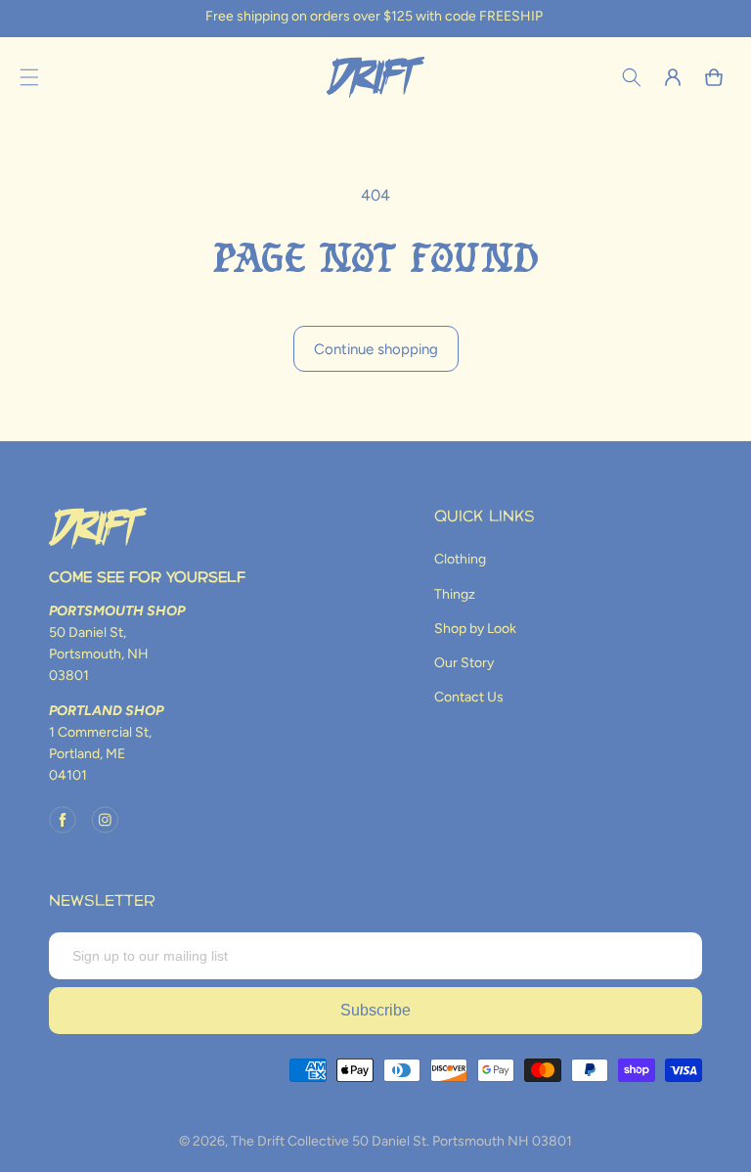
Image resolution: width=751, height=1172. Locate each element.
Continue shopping (376, 349)
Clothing (460, 559)
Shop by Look (475, 628)
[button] (29, 77)
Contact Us (469, 697)
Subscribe (375, 1010)
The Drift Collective (290, 1141)
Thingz (454, 594)
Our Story (464, 662)
